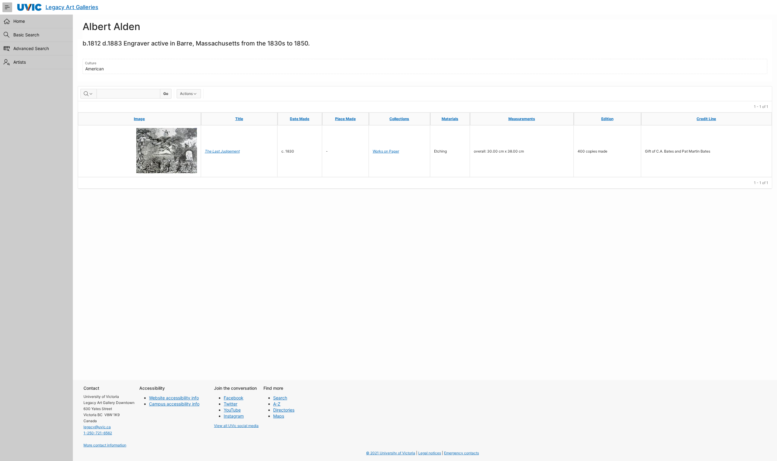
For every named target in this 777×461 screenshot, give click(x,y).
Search (280, 397)
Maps (278, 416)
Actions (186, 93)
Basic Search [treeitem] (26, 34)
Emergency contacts (461, 453)
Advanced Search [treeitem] (31, 48)
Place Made (345, 118)
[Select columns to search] (88, 94)
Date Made (299, 118)
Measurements (521, 118)
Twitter (230, 403)
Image (139, 118)
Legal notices (429, 453)
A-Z (276, 403)
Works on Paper (386, 151)
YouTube (232, 409)
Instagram (234, 416)
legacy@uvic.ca (97, 427)
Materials (450, 118)
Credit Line (706, 118)
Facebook (233, 397)
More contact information (104, 445)
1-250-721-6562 (97, 433)
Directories (283, 409)
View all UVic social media (236, 425)
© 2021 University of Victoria (390, 453)
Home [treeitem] (19, 21)
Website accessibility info (174, 397)
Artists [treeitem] (19, 62)
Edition (607, 118)
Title (239, 118)
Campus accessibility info (174, 403)
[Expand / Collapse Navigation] (7, 7)
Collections (399, 118)
